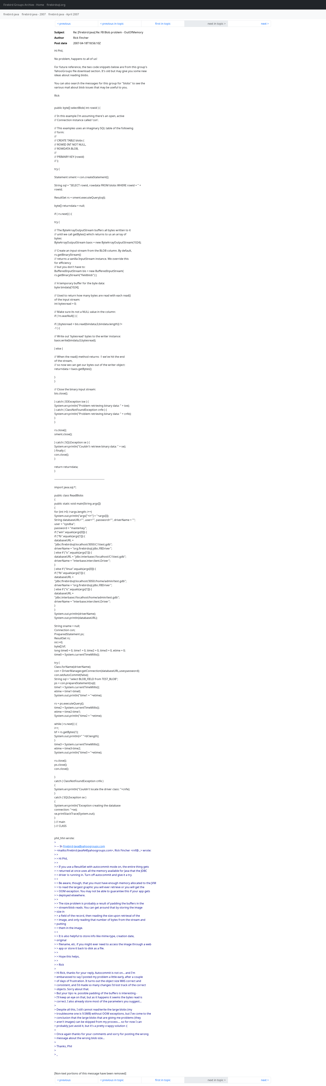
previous (65, 24)
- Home (23, 5)
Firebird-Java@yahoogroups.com (84, 846)
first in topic (163, 24)
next (264, 24)
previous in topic (113, 24)
